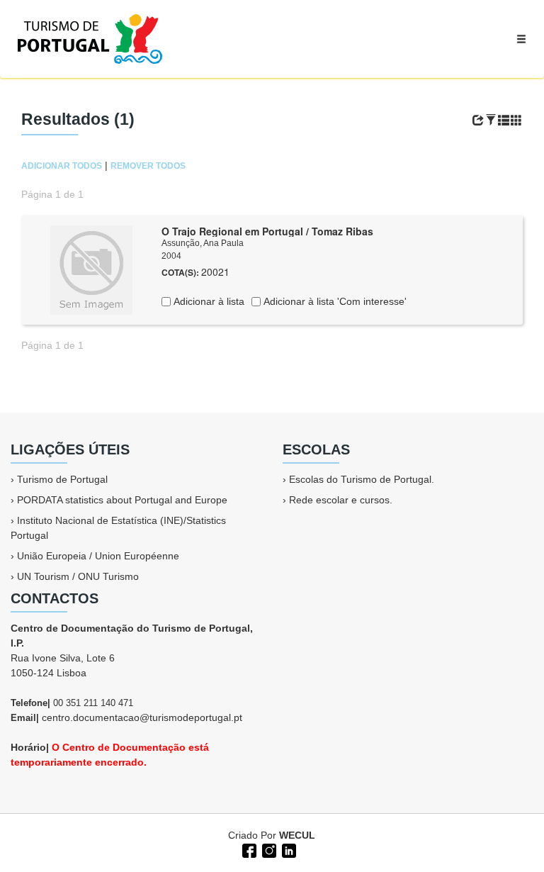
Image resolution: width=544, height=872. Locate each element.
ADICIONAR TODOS (61, 166)
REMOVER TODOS (148, 166)
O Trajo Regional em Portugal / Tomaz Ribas (267, 231)
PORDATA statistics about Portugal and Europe (122, 499)
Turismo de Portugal (62, 479)
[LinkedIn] (287, 849)
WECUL (297, 835)
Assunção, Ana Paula (203, 243)
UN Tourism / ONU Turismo (78, 576)
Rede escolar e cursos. (340, 499)
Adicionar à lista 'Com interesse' (334, 301)
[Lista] (503, 120)
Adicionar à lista (207, 301)
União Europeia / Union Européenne (98, 555)
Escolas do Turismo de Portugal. (361, 479)
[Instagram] (267, 849)
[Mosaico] (516, 120)
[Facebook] (248, 849)
